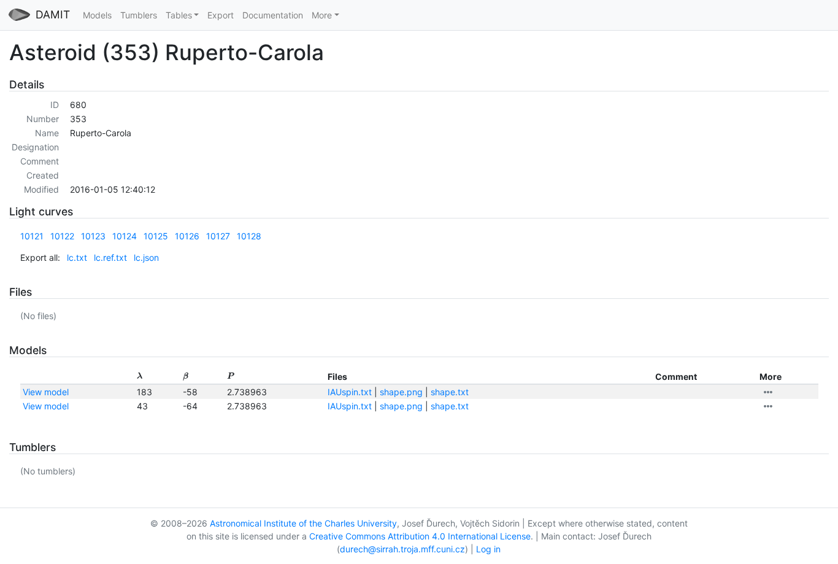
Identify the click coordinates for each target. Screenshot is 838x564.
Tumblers (138, 15)
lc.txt (77, 257)
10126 (187, 236)
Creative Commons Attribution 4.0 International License (420, 536)
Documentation (272, 15)
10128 (249, 236)
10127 (218, 236)
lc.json (146, 257)
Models (97, 15)
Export (220, 15)
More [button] (322, 15)
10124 (124, 236)
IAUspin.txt (350, 392)
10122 (62, 236)
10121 (32, 236)
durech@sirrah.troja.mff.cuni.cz (402, 549)
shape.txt (450, 392)
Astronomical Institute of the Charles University (303, 523)
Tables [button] (179, 15)
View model (46, 392)
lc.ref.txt (110, 257)
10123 (93, 236)
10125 (156, 236)
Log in (488, 549)
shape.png (401, 392)
